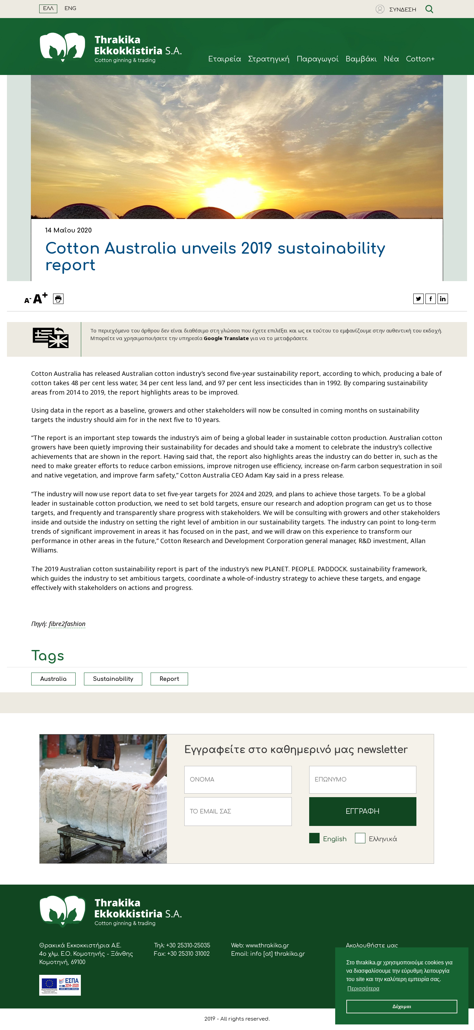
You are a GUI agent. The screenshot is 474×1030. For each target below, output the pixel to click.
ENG (70, 8)
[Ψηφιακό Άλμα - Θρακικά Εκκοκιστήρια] (60, 994)
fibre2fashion (67, 623)
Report (169, 679)
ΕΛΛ (48, 8)
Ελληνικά (383, 839)
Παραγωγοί (318, 59)
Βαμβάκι (361, 59)
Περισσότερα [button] (363, 988)
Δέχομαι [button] (401, 1006)
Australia (53, 679)
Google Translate (226, 338)
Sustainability (113, 679)
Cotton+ (420, 59)
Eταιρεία (224, 59)
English (335, 839)
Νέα (391, 59)
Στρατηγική (269, 59)
